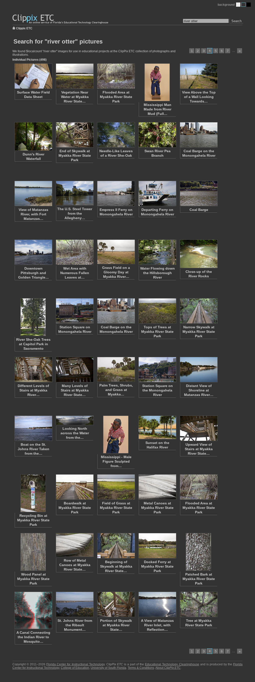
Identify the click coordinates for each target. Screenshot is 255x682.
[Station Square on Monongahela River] (74, 311)
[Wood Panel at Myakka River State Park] (33, 552)
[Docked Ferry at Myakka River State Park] (157, 545)
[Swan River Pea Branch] (157, 134)
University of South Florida (108, 668)
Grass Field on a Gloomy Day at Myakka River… (116, 272)
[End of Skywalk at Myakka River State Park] (74, 134)
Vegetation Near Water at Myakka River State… (75, 96)
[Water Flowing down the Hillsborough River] (157, 252)
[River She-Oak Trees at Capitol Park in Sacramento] (33, 317)
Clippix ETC (24, 28)
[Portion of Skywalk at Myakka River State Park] (115, 604)
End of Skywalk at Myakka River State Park (75, 155)
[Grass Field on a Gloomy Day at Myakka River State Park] (115, 252)
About (168, 668)
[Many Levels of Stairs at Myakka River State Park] (74, 369)
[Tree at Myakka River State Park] (198, 604)
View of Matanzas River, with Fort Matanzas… (33, 214)
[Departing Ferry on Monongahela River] (157, 193)
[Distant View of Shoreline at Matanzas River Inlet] (198, 369)
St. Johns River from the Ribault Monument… (75, 625)
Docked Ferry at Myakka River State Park (157, 566)
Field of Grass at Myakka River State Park (116, 507)
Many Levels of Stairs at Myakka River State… (75, 390)
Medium (243, 4)
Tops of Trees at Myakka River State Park (157, 331)
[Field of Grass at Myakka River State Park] (115, 487)
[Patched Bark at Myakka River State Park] (198, 552)
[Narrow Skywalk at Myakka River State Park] (198, 311)
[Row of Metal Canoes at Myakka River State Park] (74, 545)
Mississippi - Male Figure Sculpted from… (116, 461)
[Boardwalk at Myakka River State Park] (74, 487)
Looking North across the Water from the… (75, 433)
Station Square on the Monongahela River (157, 390)
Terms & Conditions (141, 668)
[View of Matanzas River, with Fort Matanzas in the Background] (33, 193)
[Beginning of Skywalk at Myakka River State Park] (115, 545)
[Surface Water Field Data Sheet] (33, 76)
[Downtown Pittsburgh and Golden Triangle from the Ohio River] (33, 252)
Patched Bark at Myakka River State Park (199, 578)
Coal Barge (199, 210)
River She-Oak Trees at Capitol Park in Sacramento (33, 344)
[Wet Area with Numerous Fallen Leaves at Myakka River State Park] (74, 252)
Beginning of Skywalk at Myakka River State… (116, 566)
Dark (249, 4)
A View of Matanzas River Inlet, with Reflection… (157, 625)
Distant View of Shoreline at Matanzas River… (198, 390)
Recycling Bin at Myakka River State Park (33, 520)
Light (238, 4)
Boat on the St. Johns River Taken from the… (33, 448)
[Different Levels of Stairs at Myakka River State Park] (33, 369)
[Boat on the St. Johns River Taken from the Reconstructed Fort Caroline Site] (33, 428)
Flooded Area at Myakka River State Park (116, 96)
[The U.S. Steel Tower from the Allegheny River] (74, 193)
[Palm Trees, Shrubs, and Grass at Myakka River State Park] (115, 369)
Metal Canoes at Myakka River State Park (157, 507)
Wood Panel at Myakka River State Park (33, 578)
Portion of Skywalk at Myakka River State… (116, 625)
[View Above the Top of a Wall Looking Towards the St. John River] (198, 76)
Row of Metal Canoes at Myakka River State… (74, 564)
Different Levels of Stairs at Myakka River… (33, 390)
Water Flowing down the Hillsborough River (157, 272)
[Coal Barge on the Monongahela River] (198, 134)
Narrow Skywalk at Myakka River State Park (199, 331)
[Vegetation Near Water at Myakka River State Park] (74, 76)
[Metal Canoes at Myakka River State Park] (157, 487)
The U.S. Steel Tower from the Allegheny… (74, 213)
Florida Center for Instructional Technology (75, 664)
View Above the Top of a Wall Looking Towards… (199, 96)
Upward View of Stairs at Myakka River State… (199, 448)
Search (236, 21)
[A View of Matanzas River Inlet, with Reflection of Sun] (157, 604)
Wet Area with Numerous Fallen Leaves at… (74, 272)
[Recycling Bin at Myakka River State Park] (33, 493)
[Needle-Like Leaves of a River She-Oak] (115, 134)
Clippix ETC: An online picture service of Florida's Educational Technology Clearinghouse (60, 19)
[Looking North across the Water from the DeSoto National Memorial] (74, 420)
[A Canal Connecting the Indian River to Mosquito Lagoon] (33, 610)
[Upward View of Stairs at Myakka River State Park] (198, 428)
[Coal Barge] (198, 193)
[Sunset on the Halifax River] (157, 427)
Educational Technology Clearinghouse (172, 664)
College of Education (75, 668)
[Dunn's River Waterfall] (33, 136)
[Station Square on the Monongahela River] (157, 369)
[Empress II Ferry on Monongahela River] (115, 193)
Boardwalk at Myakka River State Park (75, 507)
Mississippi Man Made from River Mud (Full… (157, 109)
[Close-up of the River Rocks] (198, 254)
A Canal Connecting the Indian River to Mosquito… (33, 637)
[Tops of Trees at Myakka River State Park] (157, 311)
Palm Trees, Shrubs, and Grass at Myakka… (116, 389)
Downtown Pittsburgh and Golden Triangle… (33, 272)
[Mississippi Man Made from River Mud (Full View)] (157, 82)
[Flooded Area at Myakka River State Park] (115, 76)
